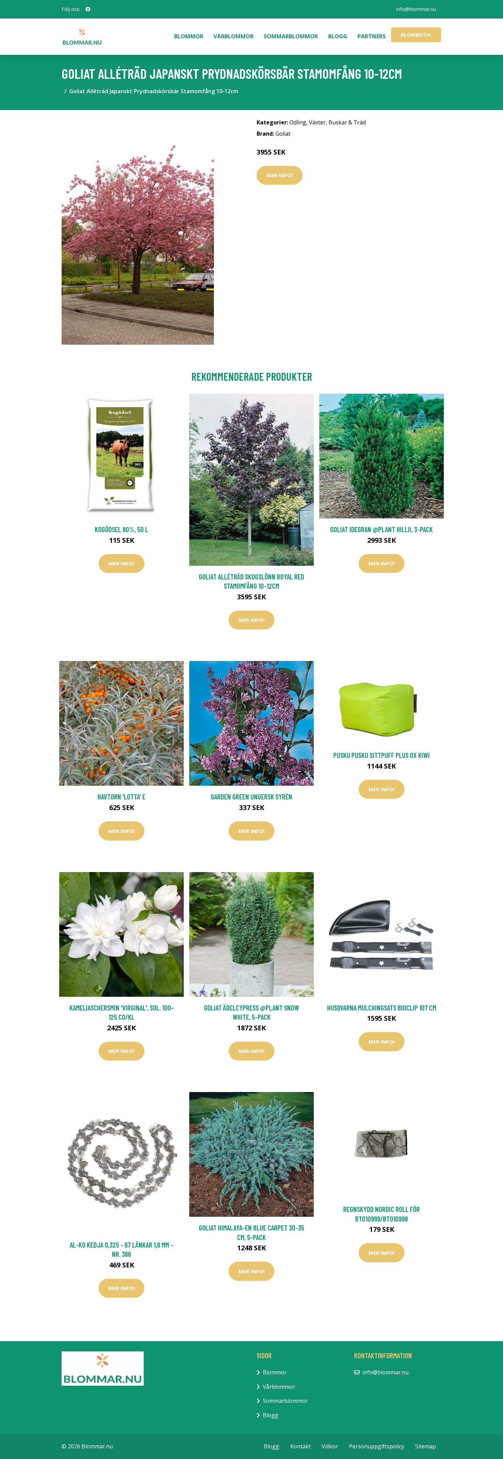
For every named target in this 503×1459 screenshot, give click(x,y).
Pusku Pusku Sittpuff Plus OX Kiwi (381, 755)
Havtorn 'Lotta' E (121, 796)
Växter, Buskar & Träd (337, 122)
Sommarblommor (291, 36)
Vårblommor (234, 36)
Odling (297, 122)
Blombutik (416, 34)
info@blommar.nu (416, 9)
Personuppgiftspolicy (376, 1446)
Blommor (188, 36)
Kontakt (300, 1446)
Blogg (337, 36)
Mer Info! (280, 175)
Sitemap (425, 1446)
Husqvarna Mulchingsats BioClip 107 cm (381, 1007)
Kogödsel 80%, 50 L (121, 529)
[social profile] (88, 9)
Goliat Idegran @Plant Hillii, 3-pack (381, 529)
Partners (372, 36)
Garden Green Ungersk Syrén (251, 796)
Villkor (330, 1446)
